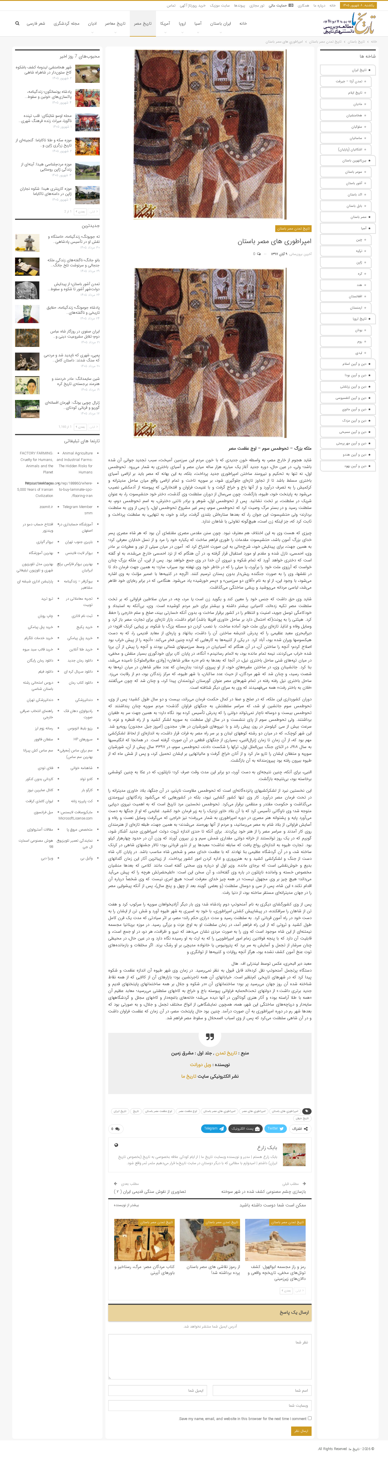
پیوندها (239, 6)
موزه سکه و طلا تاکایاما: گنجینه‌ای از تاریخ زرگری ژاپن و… (44, 142)
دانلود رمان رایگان (40, 660)
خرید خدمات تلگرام (38, 638)
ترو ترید (47, 599)
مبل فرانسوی (43, 812)
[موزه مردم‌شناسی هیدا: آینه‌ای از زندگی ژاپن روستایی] (87, 171)
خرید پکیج (84, 627)
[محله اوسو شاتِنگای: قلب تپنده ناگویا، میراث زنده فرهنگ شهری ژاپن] (87, 122)
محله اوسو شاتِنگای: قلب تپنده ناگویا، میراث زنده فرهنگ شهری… (45, 118)
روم (359, 341)
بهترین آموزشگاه (41, 553)
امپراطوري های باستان (285, 1111)
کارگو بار (87, 790)
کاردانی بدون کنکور (39, 779)
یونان (358, 330)
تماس (171, 6)
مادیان (357, 104)
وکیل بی (86, 858)
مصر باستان (358, 217)
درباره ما (319, 6)
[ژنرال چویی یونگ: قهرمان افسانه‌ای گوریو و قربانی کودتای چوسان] (27, 409)
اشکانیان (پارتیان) (350, 149)
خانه (332, 6)
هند (359, 285)
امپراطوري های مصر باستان (219, 1111)
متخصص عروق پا (80, 830)
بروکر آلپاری (44, 542)
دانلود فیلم (45, 672)
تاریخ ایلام (355, 92)
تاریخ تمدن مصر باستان (293, 228)
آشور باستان (354, 183)
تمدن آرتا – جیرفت (349, 81)
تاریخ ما (188, 1076)
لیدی (359, 352)
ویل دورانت (200, 1065)
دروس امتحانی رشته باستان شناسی (38, 686)
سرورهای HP (83, 739)
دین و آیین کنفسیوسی (350, 398)
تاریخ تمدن (226, 1053)
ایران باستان (220, 23)
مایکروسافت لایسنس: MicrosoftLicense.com (76, 815)
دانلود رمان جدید (80, 660)
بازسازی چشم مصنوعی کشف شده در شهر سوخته (263, 1191)
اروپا (182, 23)
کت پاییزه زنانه (82, 801)
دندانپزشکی (84, 700)
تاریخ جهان (302, 1118)
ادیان (92, 23)
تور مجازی (256, 6)
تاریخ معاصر (115, 23)
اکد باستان (355, 194)
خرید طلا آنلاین (81, 649)
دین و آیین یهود (355, 466)
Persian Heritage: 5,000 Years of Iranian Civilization (35, 490)
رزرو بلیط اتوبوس (80, 728)
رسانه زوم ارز (44, 728)
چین (359, 239)
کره (360, 273)
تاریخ (136, 1111)
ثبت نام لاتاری (82, 616)
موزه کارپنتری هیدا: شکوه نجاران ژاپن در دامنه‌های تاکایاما (46, 191)
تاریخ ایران (120, 1111)
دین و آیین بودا (355, 375)
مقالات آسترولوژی (40, 830)
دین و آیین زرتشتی (353, 386)
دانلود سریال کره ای (78, 672)
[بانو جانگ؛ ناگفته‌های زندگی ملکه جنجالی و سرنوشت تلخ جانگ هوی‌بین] (27, 267)
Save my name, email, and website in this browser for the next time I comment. (242, 1419)
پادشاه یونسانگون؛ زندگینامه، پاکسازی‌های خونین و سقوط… (48, 94)
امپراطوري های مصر (254, 1111)
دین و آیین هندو (354, 454)
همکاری (303, 6)
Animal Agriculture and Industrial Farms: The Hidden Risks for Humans (75, 462)
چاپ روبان (45, 616)
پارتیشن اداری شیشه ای (35, 581)
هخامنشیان (354, 115)
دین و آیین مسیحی (352, 432)
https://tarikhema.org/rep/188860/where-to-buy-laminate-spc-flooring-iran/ (59, 490)
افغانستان (355, 296)
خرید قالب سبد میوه (38, 649)
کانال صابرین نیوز (40, 790)
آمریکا (165, 23)
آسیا (198, 23)
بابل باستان (354, 205)
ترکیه (359, 251)
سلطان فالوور (43, 739)
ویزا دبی (47, 858)
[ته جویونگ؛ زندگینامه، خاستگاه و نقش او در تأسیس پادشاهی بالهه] (27, 243)
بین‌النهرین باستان (354, 160)
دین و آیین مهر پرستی (351, 443)
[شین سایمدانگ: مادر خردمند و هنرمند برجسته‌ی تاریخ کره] (27, 385)
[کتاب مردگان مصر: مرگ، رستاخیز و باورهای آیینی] (144, 1240)
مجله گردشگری (67, 23)
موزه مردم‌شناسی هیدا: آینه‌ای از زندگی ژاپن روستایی (46, 166)
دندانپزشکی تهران (40, 700)
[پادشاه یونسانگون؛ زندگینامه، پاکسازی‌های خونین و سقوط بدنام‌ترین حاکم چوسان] (87, 98)
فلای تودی (45, 768)
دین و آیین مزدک (354, 420)
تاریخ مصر (143, 23)
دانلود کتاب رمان (81, 683)
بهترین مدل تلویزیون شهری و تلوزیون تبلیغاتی (34, 567)
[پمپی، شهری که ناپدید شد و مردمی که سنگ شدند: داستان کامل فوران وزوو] (27, 362)
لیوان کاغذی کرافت (39, 801)
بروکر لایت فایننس (79, 553)
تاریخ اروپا (359, 318)
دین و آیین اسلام (354, 363)
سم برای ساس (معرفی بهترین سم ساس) (76, 753)
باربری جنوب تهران (79, 542)
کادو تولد (86, 779)
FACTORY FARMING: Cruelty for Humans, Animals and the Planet (36, 462)
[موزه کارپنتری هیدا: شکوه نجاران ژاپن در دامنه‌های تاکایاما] (87, 195)
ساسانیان (356, 138)
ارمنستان (356, 307)
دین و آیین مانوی (354, 409)
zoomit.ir (46, 507)
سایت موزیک (220, 6)
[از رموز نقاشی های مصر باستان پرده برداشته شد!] (210, 1240)
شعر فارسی (36, 23)
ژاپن (359, 262)
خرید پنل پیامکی (40, 627)
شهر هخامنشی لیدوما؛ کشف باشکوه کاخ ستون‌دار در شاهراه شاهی (44, 69)
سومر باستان (353, 171)
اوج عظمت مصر (188, 1111)
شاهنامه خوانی (81, 768)
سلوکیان (356, 126)
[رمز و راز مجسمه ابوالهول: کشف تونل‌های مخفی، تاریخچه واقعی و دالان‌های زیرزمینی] (275, 1240)
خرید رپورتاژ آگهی (193, 6)
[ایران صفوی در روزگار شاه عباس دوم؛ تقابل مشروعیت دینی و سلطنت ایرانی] (27, 338)
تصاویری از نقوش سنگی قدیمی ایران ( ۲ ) (150, 1191)
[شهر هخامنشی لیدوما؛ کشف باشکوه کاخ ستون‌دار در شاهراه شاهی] (87, 74)
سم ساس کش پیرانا (38, 750)
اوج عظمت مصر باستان (158, 1111)
